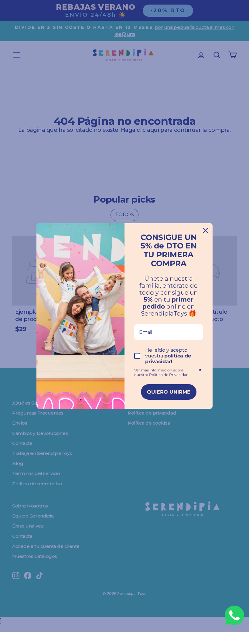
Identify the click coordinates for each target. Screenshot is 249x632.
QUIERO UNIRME (168, 392)
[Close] (205, 230)
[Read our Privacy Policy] (199, 370)
